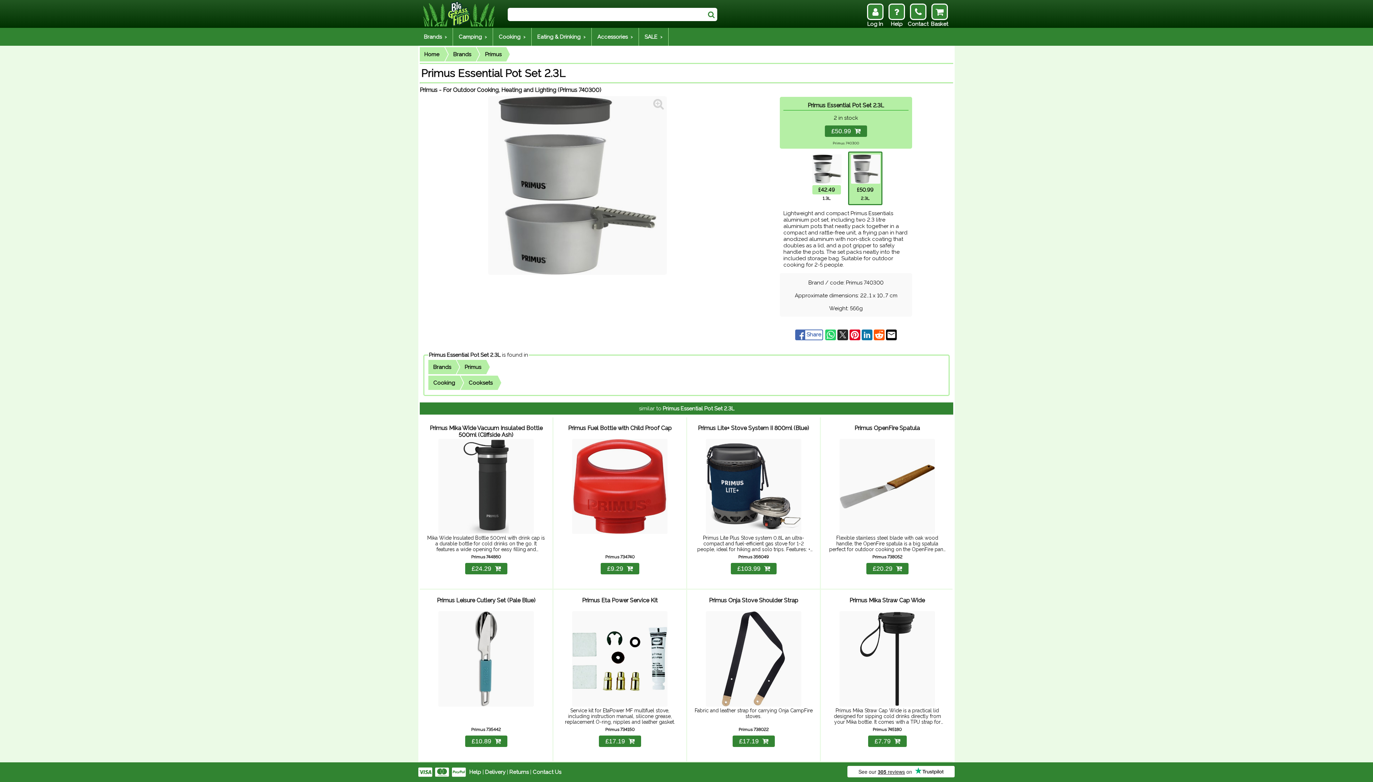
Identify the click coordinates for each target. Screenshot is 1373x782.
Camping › (473, 37)
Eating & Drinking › (561, 37)
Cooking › (512, 37)
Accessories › (615, 37)
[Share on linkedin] (868, 334)
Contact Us (547, 772)
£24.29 (481, 568)
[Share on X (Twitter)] (843, 334)
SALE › (654, 37)
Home (431, 54)
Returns (519, 772)
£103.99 (749, 568)
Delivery (495, 772)
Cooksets (481, 383)
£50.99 (843, 131)
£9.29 (615, 568)
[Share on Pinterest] (856, 334)
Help (475, 772)
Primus (493, 54)
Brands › (435, 37)
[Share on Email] (891, 334)
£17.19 (615, 741)
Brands (462, 54)
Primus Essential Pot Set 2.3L (465, 355)
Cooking (444, 383)
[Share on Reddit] (880, 334)
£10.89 (481, 741)
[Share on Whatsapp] (831, 334)
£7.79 (883, 741)
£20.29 (882, 568)
